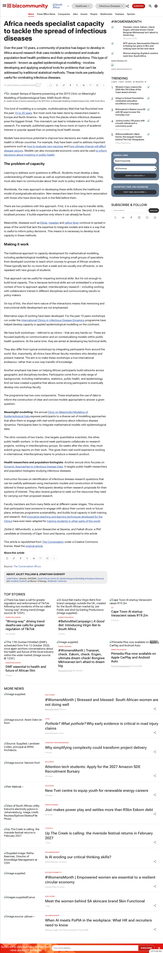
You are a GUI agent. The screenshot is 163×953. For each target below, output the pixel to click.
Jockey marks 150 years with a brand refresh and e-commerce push (130, 123)
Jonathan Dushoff (18, 581)
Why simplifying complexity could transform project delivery (96, 747)
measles (54, 222)
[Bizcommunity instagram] (139, 217)
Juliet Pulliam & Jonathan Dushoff (21, 85)
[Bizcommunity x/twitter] (115, 217)
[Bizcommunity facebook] (131, 217)
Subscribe (154, 210)
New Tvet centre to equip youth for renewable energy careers (96, 790)
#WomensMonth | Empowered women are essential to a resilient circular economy (100, 879)
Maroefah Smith (65, 671)
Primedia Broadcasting (121, 666)
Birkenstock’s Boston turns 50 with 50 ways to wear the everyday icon (130, 112)
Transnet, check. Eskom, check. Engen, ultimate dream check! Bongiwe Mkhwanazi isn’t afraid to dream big (140, 31)
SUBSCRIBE (146, 948)
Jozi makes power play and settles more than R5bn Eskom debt (99, 810)
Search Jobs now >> (135, 176)
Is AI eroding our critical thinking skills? (78, 857)
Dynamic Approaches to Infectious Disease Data (33, 466)
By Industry (138, 82)
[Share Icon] (154, 708)
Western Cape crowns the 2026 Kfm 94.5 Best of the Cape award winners (128, 90)
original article (34, 546)
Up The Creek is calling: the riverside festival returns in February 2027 (99, 835)
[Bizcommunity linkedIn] (123, 217)
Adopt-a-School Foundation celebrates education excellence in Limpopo (129, 101)
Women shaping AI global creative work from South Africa (140, 54)
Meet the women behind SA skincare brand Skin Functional (95, 901)
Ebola (43, 222)
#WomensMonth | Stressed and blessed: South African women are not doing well (101, 702)
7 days (121, 82)
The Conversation (53, 541)
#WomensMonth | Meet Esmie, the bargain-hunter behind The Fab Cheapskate (129, 137)
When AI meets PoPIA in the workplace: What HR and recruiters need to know (98, 922)
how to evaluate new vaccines (45, 146)
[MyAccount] (156, 6)
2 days (114, 82)
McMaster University (56, 581)
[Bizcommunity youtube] (147, 217)
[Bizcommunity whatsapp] (155, 217)
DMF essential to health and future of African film (26, 668)
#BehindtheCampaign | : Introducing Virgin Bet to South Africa (81, 625)
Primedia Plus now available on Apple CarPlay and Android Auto (133, 657)
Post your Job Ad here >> (135, 192)
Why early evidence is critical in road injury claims (101, 726)
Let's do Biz (156, 951)
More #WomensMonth (121, 69)
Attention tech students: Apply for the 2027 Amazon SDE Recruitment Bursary (92, 769)
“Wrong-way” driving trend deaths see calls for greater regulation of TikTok (25, 625)
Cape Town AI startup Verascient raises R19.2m (129, 613)
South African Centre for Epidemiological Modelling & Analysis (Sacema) (70, 578)
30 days (128, 82)
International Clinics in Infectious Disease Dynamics (53, 320)
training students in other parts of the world (73, 521)
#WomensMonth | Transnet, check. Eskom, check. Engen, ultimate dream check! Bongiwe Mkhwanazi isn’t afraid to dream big (81, 658)
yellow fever (72, 222)
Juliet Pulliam (12, 578)
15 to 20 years (23, 113)
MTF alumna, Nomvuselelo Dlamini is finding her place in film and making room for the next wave (141, 46)
